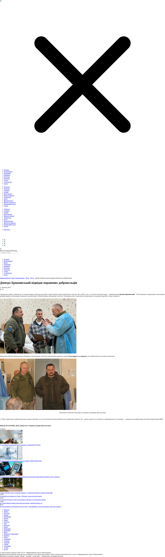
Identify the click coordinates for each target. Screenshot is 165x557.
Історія (6, 192)
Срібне (6, 544)
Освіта (6, 206)
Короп (6, 527)
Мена (5, 532)
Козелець (7, 525)
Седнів (6, 547)
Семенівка (7, 539)
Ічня (5, 523)
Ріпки (6, 537)
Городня (6, 522)
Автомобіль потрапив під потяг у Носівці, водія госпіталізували (21, 496)
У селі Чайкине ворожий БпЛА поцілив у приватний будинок (20, 445)
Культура (7, 177)
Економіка (7, 173)
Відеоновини (8, 171)
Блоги (6, 183)
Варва (6, 520)
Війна (6, 263)
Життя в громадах (10, 202)
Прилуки (7, 513)
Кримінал (7, 175)
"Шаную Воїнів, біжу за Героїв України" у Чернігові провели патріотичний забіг (26, 493)
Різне (27, 278)
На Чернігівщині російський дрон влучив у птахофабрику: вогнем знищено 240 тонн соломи (30, 506)
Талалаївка (7, 546)
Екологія (6, 187)
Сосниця (7, 542)
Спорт (6, 180)
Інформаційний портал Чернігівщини (12, 278)
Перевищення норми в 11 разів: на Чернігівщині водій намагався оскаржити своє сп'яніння (30, 477)
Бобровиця (7, 517)
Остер (6, 549)
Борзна (6, 518)
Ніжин (6, 511)
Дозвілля (7, 188)
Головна (6, 170)
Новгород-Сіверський (11, 534)
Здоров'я (6, 190)
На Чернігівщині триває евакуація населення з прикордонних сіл (21, 503)
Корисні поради (9, 195)
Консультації (8, 194)
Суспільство (8, 182)
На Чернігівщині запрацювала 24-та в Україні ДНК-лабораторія (20, 461)
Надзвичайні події (10, 204)
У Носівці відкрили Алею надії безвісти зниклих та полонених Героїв (23, 499)
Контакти (7, 229)
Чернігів (6, 510)
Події (5, 199)
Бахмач (6, 515)
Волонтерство (8, 201)
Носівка (6, 535)
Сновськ (6, 541)
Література (7, 197)
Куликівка (7, 530)
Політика (7, 178)
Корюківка (7, 529)
